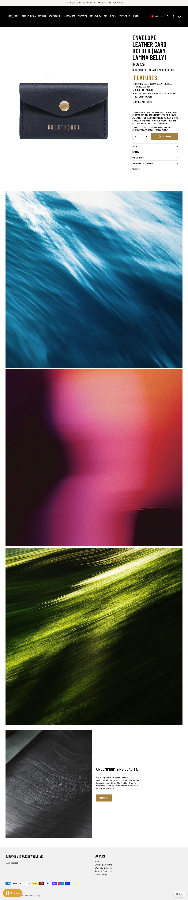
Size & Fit (136, 146)
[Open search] (168, 16)
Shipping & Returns (103, 865)
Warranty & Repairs (103, 868)
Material (136, 152)
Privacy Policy (101, 874)
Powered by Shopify (32, 895)
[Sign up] (90, 862)
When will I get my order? (143, 163)
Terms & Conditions (103, 871)
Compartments (138, 157)
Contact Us (145, 127)
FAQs (97, 861)
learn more (104, 798)
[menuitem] (34, 16)
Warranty (136, 169)
